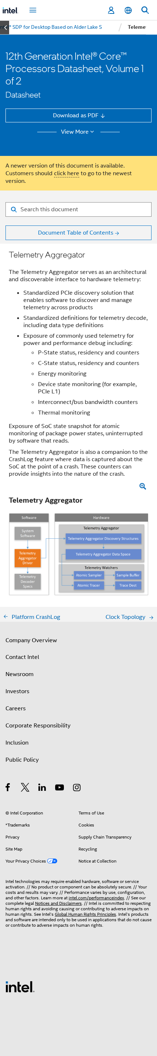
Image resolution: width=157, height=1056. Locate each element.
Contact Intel (22, 657)
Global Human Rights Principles (85, 914)
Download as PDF (76, 115)
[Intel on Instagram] (77, 788)
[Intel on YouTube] (60, 788)
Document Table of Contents (75, 232)
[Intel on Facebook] (8, 788)
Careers (15, 708)
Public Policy (22, 759)
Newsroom (19, 674)
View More (75, 132)
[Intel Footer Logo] (20, 986)
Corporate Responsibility (37, 725)
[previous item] (4, 27)
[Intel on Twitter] (25, 788)
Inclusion (16, 742)
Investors (17, 691)
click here (66, 173)
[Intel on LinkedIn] (42, 788)
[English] (128, 10)
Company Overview (31, 640)
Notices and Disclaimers (58, 903)
